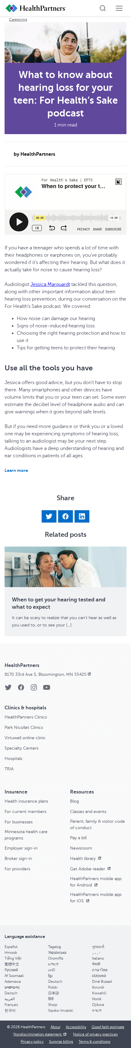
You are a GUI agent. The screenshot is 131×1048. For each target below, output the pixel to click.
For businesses (19, 822)
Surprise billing (61, 1041)
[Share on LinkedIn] (82, 516)
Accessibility (76, 1027)
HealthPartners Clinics (26, 717)
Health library (83, 858)
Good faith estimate (108, 1027)
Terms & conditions (94, 1041)
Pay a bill (78, 838)
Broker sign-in (18, 858)
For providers (17, 869)
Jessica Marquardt (50, 284)
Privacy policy (32, 1041)
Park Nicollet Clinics (24, 727)
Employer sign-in (21, 848)
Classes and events (88, 811)
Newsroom (81, 848)
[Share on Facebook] (65, 516)
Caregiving (18, 19)
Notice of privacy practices (95, 1034)
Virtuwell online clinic (25, 738)
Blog (74, 801)
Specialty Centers (21, 748)
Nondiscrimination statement (37, 1034)
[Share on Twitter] (49, 516)
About (55, 1027)
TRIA (9, 769)
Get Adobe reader (88, 869)
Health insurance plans (26, 801)
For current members (25, 811)
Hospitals (13, 758)
